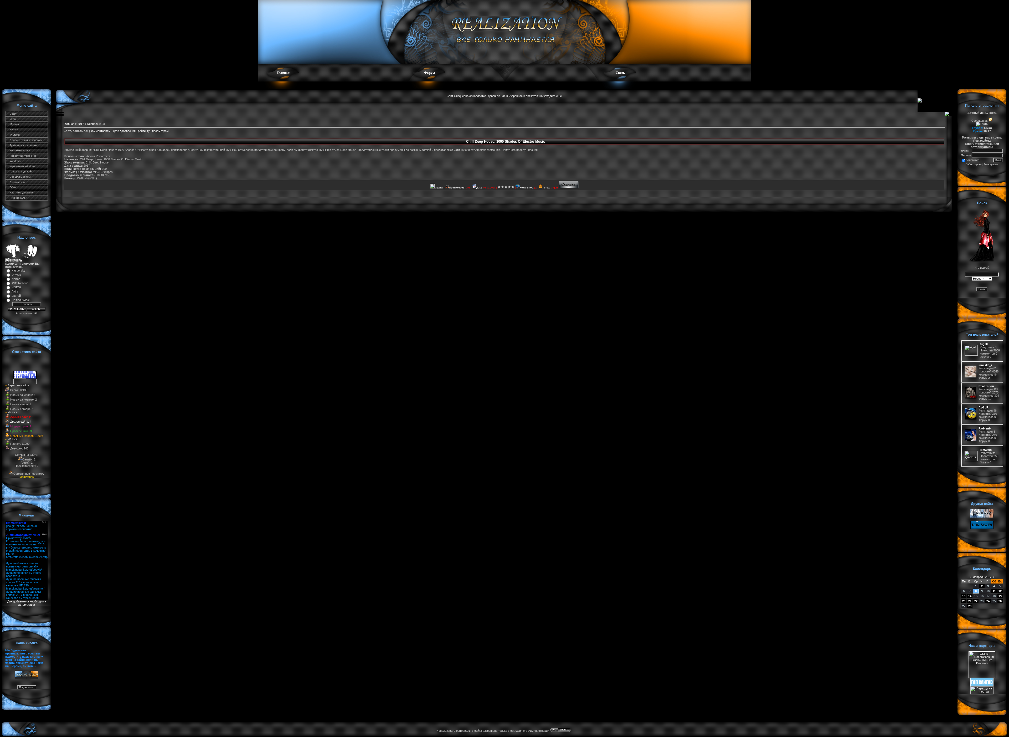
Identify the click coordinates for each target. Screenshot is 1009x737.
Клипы (14, 129)
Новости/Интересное (23, 155)
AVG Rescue (20, 283)
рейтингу (144, 130)
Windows (15, 161)
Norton (16, 278)
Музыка (14, 124)
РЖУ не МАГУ (18, 197)
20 (963, 601)
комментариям (101, 130)
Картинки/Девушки (21, 192)
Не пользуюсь (21, 299)
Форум (429, 73)
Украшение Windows (22, 166)
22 (975, 601)
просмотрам (160, 130)
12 (1000, 591)
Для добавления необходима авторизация (26, 603)
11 (994, 591)
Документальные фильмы (26, 140)
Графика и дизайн (21, 171)
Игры (13, 118)
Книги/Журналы (20, 150)
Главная (283, 73)
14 (969, 596)
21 (969, 601)
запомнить (973, 160)
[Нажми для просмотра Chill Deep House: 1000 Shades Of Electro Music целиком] (569, 187)
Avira (15, 291)
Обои (13, 187)
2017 (81, 123)
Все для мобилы (20, 176)
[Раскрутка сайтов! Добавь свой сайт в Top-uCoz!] (981, 685)
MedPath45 (26, 476)
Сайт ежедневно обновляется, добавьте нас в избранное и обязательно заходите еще (504, 96)
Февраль (93, 123)
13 (963, 596)
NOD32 (16, 287)
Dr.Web (16, 274)
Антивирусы (17, 182)
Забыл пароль (974, 164)
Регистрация (991, 164)
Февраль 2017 (982, 577)
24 (988, 601)
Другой (16, 295)
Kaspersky (18, 270)
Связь (620, 73)
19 (1000, 596)
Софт (13, 113)
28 (969, 606)
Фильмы (15, 134)
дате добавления (124, 130)
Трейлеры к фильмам (23, 145)
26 (1000, 601)
